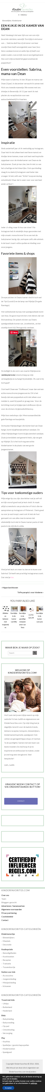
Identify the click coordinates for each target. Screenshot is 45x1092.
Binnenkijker (6, 21)
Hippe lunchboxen (10, 587)
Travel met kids (8, 1000)
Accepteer (8, 1088)
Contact (4, 920)
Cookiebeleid (7, 916)
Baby (3, 1015)
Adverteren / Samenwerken (13, 906)
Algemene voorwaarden (11, 909)
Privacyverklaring (9, 913)
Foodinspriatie (7, 949)
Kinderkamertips (8, 934)
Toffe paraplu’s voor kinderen (29, 592)
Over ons (5, 895)
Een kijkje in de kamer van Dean (22, 27)
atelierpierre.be (8, 375)
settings (34, 1083)
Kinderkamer (17, 21)
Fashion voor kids (8, 972)
